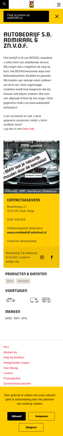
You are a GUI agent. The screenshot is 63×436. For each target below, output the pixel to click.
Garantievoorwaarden (17, 383)
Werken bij (10, 352)
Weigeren (31, 427)
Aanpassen (41, 416)
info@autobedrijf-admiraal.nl (25, 228)
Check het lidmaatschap (22, 241)
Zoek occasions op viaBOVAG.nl (18, 16)
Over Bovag (11, 368)
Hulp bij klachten (14, 357)
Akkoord (16, 416)
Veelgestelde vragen (16, 362)
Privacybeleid (12, 378)
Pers (6, 347)
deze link (28, 128)
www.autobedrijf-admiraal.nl (27, 232)
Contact (8, 373)
